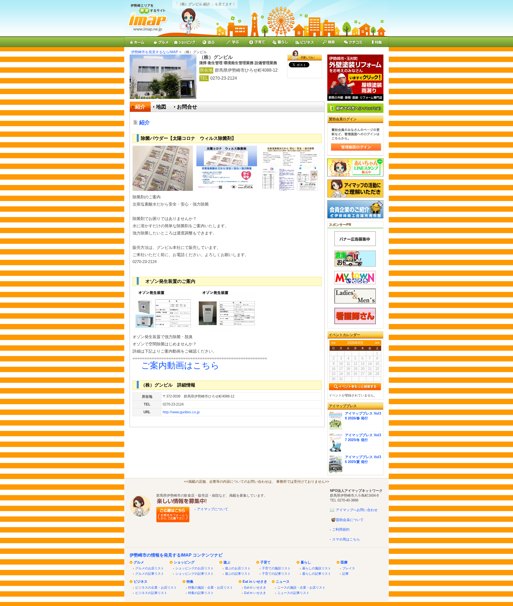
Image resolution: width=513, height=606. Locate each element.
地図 (161, 107)
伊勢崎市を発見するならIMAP (154, 52)
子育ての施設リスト (276, 568)
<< (333, 343)
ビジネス (140, 582)
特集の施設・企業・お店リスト (210, 587)
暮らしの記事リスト (316, 573)
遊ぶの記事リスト (238, 573)
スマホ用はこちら (346, 539)
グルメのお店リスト (149, 568)
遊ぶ (226, 562)
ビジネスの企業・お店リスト (156, 587)
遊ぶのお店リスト (238, 568)
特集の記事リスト (201, 593)
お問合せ (187, 107)
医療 (344, 562)
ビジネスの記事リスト (151, 593)
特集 (189, 582)
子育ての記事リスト (276, 573)
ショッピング (184, 562)
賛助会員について (350, 520)
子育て (265, 562)
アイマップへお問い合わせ (357, 510)
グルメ (139, 562)
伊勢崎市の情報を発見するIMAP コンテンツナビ (176, 555)
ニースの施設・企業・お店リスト (301, 587)
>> (377, 343)
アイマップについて (212, 509)
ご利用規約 (340, 529)
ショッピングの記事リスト (194, 573)
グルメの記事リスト (149, 573)
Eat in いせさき (255, 582)
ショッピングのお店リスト (194, 568)
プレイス (348, 568)
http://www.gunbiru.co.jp (181, 412)
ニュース (283, 582)
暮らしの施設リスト (316, 568)
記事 (345, 573)
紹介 (140, 107)
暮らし (306, 562)
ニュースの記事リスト (293, 593)
